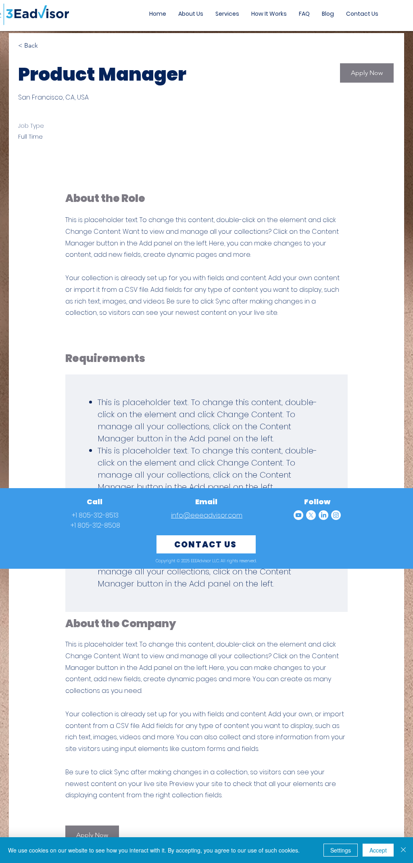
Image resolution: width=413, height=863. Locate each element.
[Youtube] (298, 515)
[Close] (403, 850)
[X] (311, 515)
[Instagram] (336, 515)
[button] (367, 73)
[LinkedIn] (323, 515)
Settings (340, 850)
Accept (378, 850)
